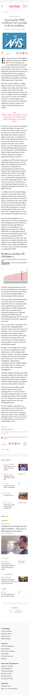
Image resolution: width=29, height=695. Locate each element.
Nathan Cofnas (5, 524)
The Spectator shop (7, 671)
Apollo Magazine (6, 668)
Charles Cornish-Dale (9, 464)
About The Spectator (7, 646)
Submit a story (5, 636)
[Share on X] (20, 53)
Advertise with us (6, 634)
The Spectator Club (7, 678)
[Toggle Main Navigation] (3, 6)
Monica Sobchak (8, 503)
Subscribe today (6, 686)
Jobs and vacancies (7, 656)
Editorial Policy (6, 639)
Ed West (3, 592)
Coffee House (5, 11)
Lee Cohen (6, 483)
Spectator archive (6, 673)
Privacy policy (5, 649)
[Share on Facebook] (17, 53)
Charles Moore (5, 561)
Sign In (25, 6)
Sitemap (3, 658)
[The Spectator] (14, 6)
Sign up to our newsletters (9, 688)
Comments (8, 54)
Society (7, 449)
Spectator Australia (7, 666)
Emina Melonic (7, 493)
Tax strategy (5, 653)
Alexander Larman (8, 474)
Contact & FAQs (6, 631)
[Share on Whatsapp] (23, 53)
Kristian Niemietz (7, 429)
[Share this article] (26, 53)
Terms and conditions (8, 651)
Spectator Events (6, 676)
